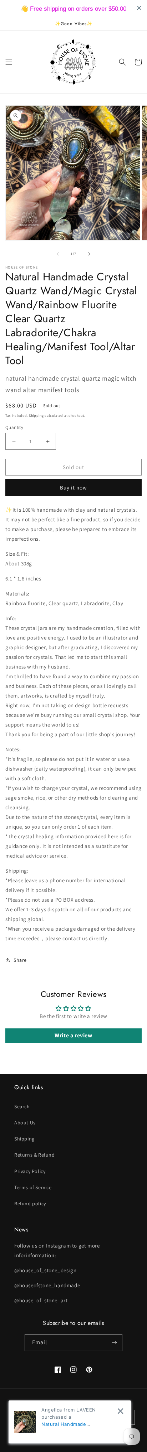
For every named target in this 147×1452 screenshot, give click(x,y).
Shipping (36, 415)
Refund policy (30, 1203)
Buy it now (73, 487)
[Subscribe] (114, 1342)
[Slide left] (58, 254)
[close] (120, 1411)
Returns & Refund (34, 1155)
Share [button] (20, 960)
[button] (9, 62)
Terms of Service (33, 1187)
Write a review (73, 1035)
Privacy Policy (29, 1171)
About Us (25, 1122)
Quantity (14, 427)
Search (22, 1106)
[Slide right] (89, 254)
